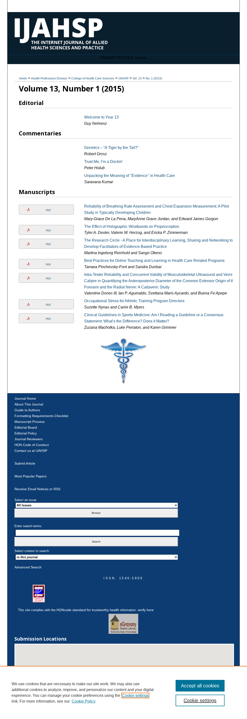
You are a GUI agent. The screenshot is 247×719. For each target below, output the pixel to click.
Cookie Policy (84, 701)
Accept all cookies (200, 685)
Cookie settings (135, 695)
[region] (123, 692)
